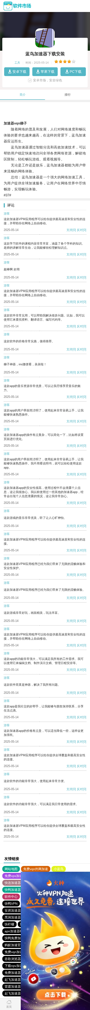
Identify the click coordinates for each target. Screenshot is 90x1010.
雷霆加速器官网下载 (19, 986)
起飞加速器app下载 (19, 993)
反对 (80, 230)
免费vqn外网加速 (35, 869)
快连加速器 (13, 883)
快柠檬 (9, 924)
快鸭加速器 (13, 890)
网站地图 (11, 869)
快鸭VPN (11, 903)
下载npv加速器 (15, 966)
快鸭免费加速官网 (17, 938)
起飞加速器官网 (16, 979)
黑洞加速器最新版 (17, 917)
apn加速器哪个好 (17, 931)
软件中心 (11, 896)
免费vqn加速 (14, 952)
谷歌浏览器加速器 (17, 959)
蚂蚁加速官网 (14, 945)
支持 (69, 230)
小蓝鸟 (58, 869)
